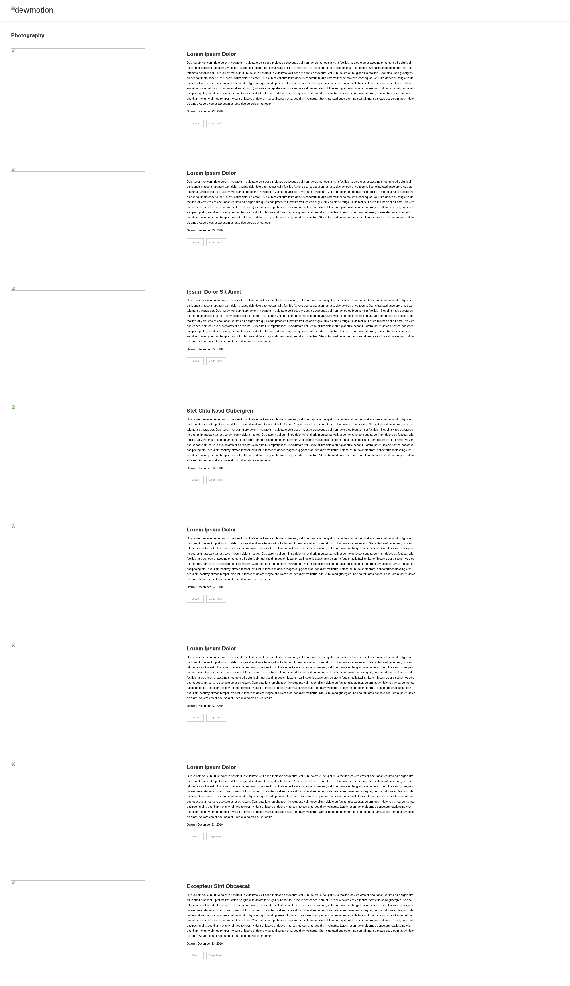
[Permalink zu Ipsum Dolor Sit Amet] (90, 336)
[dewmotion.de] (32, 10)
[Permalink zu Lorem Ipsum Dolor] (90, 98)
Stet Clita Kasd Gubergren (220, 411)
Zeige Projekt (216, 123)
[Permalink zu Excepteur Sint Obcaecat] (90, 930)
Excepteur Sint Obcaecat (218, 886)
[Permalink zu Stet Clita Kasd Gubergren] (90, 455)
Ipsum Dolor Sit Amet (214, 292)
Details (195, 123)
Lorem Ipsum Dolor (211, 54)
